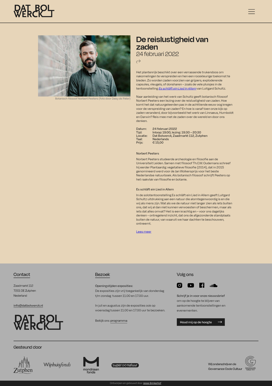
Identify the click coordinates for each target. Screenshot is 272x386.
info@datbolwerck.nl (28, 305)
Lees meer (143, 231)
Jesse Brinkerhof (152, 383)
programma (118, 320)
